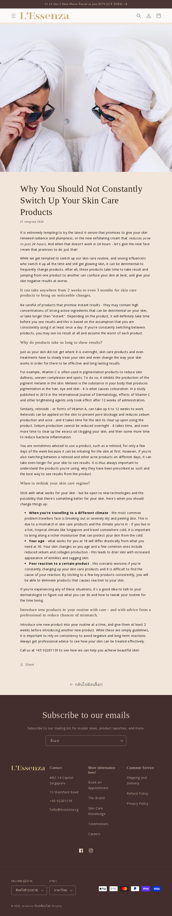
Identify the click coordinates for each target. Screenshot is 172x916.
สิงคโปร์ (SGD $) (27, 890)
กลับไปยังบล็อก (89, 684)
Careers (94, 834)
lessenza (28, 906)
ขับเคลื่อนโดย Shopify (48, 906)
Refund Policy (137, 793)
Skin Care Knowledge (96, 811)
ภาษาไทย (60, 890)
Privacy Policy (137, 803)
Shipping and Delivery (137, 780)
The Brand (96, 798)
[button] (13, 16)
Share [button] (29, 664)
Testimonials (98, 824)
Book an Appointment (98, 785)
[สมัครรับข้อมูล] (121, 740)
